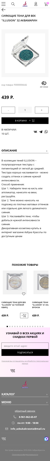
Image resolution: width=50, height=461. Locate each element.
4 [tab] (14, 326)
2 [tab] (9, 326)
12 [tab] (35, 326)
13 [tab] (37, 326)
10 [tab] (30, 326)
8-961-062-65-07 (28, 417)
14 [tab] (40, 326)
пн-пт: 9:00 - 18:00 (27, 422)
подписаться (25, 352)
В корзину (23, 120)
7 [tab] (22, 326)
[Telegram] (40, 131)
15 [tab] (42, 326)
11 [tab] (32, 326)
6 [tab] (20, 326)
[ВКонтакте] (35, 131)
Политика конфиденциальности (25, 454)
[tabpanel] (14, 297)
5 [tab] (17, 326)
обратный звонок (25, 411)
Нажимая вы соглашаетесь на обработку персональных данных (25, 362)
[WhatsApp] (46, 131)
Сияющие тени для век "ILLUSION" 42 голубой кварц (13, 305)
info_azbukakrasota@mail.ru (28, 428)
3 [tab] (12, 326)
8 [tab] (25, 326)
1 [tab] (7, 326)
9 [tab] (27, 326)
